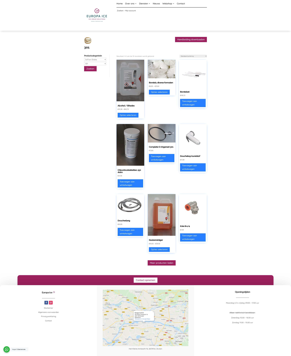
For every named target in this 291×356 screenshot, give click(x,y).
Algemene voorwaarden (48, 312)
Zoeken (120, 10)
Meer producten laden (161, 262)
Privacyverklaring (48, 316)
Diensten (143, 4)
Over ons (129, 4)
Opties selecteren (128, 115)
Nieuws (156, 4)
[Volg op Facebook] (46, 302)
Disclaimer (48, 308)
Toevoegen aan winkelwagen (189, 103)
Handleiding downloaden (191, 39)
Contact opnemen (145, 280)
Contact (181, 4)
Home (120, 4)
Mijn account (130, 10)
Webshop (167, 4)
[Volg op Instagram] (51, 302)
